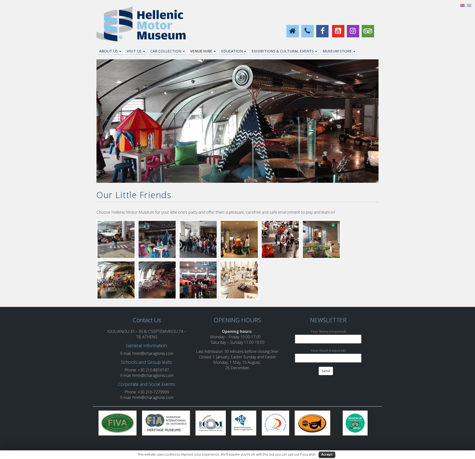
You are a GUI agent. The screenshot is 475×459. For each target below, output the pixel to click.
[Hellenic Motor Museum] (141, 23)
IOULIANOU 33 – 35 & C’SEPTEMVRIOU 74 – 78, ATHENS (146, 334)
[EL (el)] (469, 4)
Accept (327, 454)
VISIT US (134, 50)
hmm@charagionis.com (152, 353)
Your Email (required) (328, 350)
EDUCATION (232, 50)
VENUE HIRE (201, 50)
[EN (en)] (462, 4)
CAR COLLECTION (166, 50)
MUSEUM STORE (338, 50)
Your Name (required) (328, 331)
